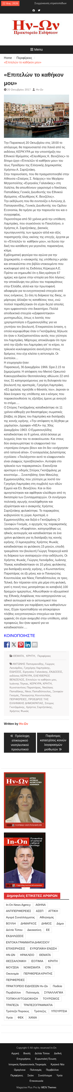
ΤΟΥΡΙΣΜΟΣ (51, 998)
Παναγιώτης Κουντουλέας (35, 695)
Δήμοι (60, 923)
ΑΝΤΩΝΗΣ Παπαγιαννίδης (28, 663)
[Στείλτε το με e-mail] (35, 645)
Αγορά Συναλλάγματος (20, 917)
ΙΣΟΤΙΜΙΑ (37, 961)
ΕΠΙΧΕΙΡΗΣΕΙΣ (15, 948)
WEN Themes (48, 1087)
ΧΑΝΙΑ (32, 1017)
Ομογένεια (19, 1069)
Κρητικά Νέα (57, 1064)
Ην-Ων (39, 89)
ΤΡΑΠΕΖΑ (12, 1005)
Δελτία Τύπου (42, 1053)
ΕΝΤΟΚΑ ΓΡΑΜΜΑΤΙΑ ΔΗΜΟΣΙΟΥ (28, 942)
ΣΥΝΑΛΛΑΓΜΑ (53, 992)
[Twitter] (39, 10)
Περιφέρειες (44, 655)
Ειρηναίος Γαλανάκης (35, 671)
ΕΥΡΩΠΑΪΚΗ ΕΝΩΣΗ (43, 948)
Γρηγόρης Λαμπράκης (37, 667)
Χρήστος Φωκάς (19, 710)
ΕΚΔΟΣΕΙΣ (55, 671)
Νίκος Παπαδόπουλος (38, 691)
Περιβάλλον (13, 992)
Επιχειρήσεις (24, 1058)
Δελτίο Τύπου (14, 929)
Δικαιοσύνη (34, 929)
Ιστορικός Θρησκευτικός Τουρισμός (27, 1064)
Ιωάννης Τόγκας (19, 683)
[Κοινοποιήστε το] (7, 645)
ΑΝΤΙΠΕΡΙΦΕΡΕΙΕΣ (18, 911)
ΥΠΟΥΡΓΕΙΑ (59, 1011)
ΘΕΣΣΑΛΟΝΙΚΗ (16, 961)
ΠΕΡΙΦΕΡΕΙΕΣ (18, 699)
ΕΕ (48, 929)
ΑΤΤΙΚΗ (53, 911)
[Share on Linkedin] (28, 645)
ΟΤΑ (48, 967)
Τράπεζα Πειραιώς (17, 1011)
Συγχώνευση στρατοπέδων (50, 3)
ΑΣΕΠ (39, 911)
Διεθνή (57, 1053)
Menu (38, 49)
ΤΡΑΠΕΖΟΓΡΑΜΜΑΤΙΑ (38, 1005)
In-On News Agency (18, 904)
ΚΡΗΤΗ (30, 655)
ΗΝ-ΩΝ (10, 954)
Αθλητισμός (47, 917)
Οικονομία (12, 973)
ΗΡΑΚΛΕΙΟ (27, 954)
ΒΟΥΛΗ (11, 923)
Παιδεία (57, 986)
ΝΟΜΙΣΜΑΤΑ (32, 967)
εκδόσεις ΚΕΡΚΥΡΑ (21, 675)
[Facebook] (33, 10)
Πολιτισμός (32, 992)
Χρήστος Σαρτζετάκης (39, 707)
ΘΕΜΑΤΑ (18, 655)
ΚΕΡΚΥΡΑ (35, 683)
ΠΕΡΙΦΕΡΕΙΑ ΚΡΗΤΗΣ (38, 973)
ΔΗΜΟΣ (46, 923)
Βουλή (26, 1053)
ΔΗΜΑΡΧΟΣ (28, 923)
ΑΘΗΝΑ (41, 904)
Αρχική (15, 1053)
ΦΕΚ (21, 1017)
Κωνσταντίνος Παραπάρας (25, 687)
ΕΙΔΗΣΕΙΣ (15, 671)
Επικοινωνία (36, 1080)
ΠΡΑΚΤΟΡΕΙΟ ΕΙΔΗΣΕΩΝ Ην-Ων (27, 986)
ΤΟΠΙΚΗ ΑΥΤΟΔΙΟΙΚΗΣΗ (22, 998)
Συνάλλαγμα (45, 1075)
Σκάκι (31, 1075)
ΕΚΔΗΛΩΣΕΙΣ (15, 936)
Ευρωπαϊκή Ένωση (45, 1058)
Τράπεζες (40, 1011)
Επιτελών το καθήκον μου (41, 679)
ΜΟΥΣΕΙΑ (12, 967)
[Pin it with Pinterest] (21, 645)
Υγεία (9, 1017)
